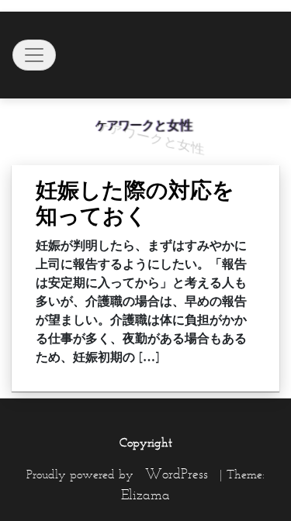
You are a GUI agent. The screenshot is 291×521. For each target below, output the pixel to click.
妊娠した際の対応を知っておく (135, 203)
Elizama (145, 494)
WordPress (176, 473)
